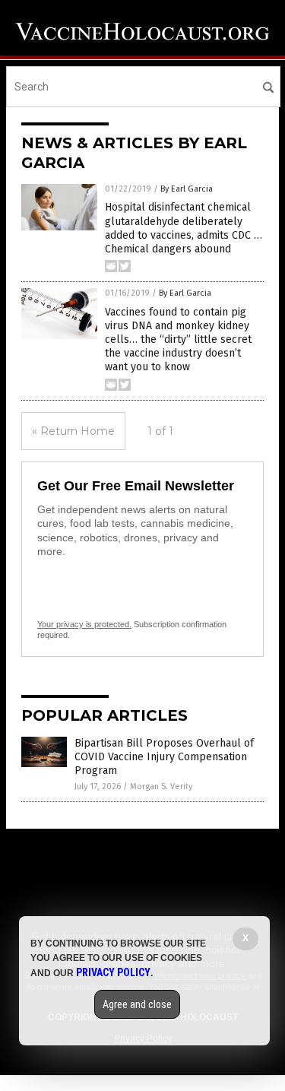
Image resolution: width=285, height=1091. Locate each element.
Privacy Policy (113, 972)
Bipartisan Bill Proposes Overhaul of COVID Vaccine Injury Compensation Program (164, 757)
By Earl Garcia (186, 189)
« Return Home (73, 431)
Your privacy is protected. (84, 624)
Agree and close (137, 1004)
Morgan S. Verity (161, 786)
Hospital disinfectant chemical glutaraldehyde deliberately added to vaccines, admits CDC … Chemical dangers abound (183, 228)
